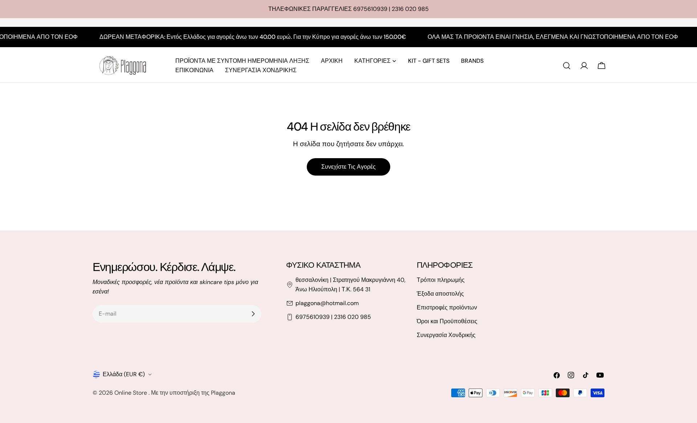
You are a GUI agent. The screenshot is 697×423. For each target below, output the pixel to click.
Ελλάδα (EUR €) (124, 374)
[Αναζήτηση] (566, 65)
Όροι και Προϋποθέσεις (447, 321)
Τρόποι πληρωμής (441, 280)
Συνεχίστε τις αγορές (348, 167)
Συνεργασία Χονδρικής (446, 335)
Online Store (131, 393)
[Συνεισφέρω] (253, 313)
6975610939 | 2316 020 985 (333, 317)
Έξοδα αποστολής (440, 293)
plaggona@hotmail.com (327, 303)
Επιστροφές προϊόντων (447, 307)
